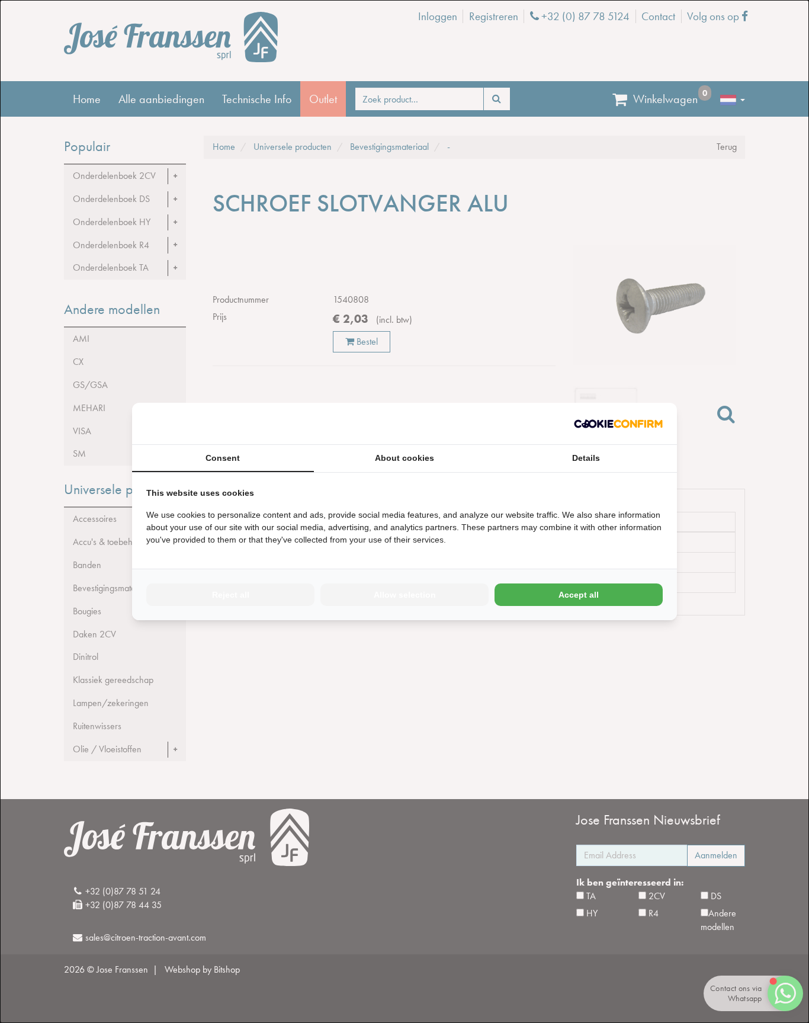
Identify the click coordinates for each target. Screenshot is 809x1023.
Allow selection (405, 594)
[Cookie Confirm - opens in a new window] (618, 424)
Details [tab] (586, 458)
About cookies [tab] (404, 458)
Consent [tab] (223, 458)
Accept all (578, 594)
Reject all (230, 594)
